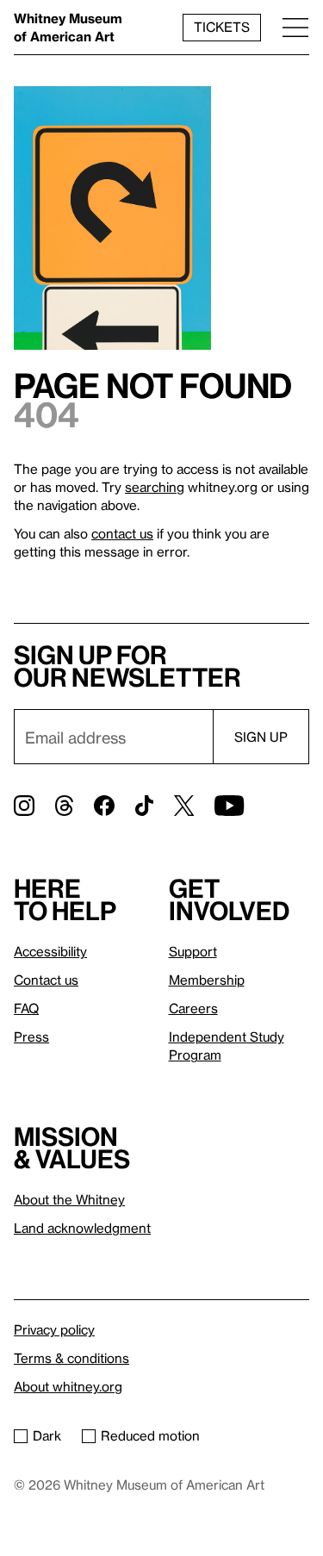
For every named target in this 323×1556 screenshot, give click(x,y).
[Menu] (295, 27)
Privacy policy (54, 1329)
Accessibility (50, 951)
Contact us (46, 979)
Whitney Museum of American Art (68, 27)
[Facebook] (104, 805)
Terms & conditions (71, 1358)
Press (31, 1036)
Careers (193, 1008)
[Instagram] (24, 805)
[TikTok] (144, 805)
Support (193, 951)
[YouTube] (229, 805)
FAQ (26, 1008)
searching (154, 487)
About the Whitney (69, 1199)
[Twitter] (184, 805)
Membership (207, 979)
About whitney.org (68, 1386)
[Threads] (64, 805)
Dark (47, 1435)
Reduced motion (150, 1435)
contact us (122, 533)
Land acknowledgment (82, 1227)
